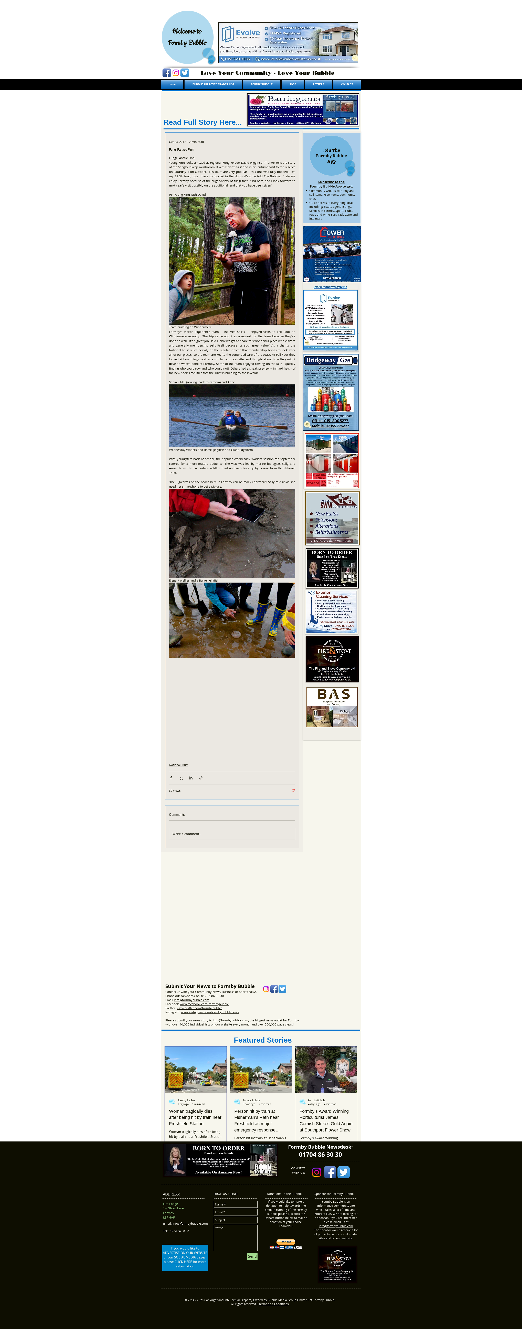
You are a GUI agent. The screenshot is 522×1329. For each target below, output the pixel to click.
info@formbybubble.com (191, 1000)
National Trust (178, 765)
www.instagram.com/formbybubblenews (210, 1012)
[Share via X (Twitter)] (181, 778)
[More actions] (292, 141)
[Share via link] (201, 778)
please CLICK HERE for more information (185, 1263)
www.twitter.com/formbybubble (199, 1008)
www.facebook (190, 1004)
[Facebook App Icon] (167, 72)
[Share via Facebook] (171, 778)
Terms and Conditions (274, 1304)
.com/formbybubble (214, 1004)
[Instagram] (175, 72)
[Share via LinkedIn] (191, 778)
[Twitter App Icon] (184, 72)
